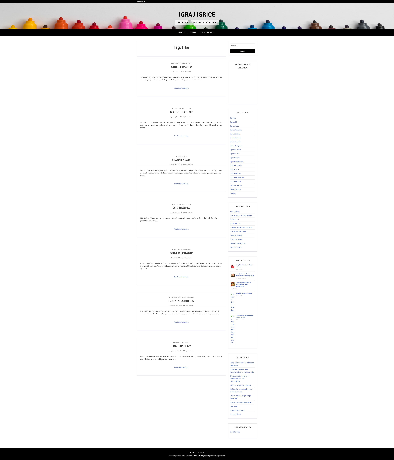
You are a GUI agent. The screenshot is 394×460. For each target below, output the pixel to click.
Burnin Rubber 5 (181, 301)
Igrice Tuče (234, 169)
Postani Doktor (236, 247)
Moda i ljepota (235, 189)
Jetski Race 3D (235, 223)
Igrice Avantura (236, 130)
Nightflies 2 (234, 219)
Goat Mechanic (181, 253)
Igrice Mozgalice (236, 146)
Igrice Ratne (190, 297)
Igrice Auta (176, 63)
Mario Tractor (181, 112)
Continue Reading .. (181, 88)
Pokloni (233, 193)
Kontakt (181, 32)
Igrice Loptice (235, 142)
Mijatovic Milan (187, 117)
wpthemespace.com (217, 455)
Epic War (233, 406)
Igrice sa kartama (236, 161)
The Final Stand (236, 239)
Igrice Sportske (186, 63)
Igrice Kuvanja (235, 138)
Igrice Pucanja (235, 150)
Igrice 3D (174, 297)
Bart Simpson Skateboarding (241, 215)
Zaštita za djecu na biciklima (244, 293)
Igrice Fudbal (235, 134)
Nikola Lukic (187, 71)
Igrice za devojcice (237, 177)
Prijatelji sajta (208, 32)
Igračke (233, 118)
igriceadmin (188, 258)
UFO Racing (181, 208)
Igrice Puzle (234, 154)
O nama (193, 32)
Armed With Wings (237, 410)
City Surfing (234, 211)
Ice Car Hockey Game (238, 231)
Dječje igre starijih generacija (240, 402)
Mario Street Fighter (238, 243)
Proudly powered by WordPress (180, 455)
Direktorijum (235, 432)
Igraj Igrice (197, 14)
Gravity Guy (181, 160)
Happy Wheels (235, 414)
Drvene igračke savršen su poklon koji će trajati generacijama (243, 284)
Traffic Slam (181, 346)
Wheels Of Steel (236, 235)
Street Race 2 (181, 67)
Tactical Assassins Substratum (241, 227)
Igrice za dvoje (186, 108)
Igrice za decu (186, 249)
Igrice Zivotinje (236, 185)
